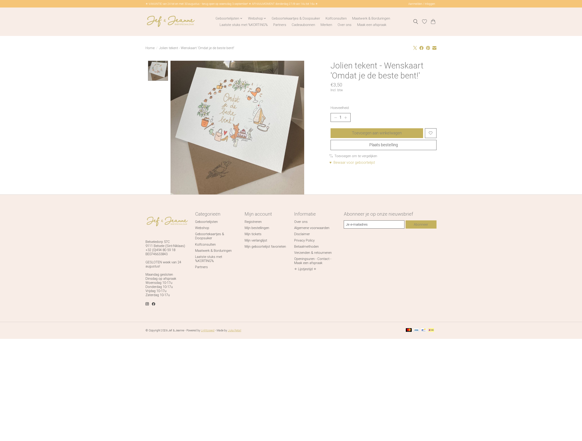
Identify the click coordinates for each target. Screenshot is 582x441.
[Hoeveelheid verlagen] (335, 117)
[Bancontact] (423, 330)
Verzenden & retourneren (313, 253)
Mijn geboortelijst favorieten (265, 246)
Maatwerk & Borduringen (371, 18)
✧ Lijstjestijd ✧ (305, 269)
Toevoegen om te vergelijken (355, 156)
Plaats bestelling (383, 145)
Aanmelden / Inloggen (421, 3)
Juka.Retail (234, 330)
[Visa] (416, 330)
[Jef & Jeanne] (171, 21)
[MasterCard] (409, 330)
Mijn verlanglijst (256, 240)
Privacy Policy (304, 240)
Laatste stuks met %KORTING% (244, 25)
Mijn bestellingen (257, 228)
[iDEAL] (431, 330)
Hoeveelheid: (340, 108)
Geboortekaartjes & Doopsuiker (296, 18)
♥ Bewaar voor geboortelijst (352, 162)
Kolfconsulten (336, 18)
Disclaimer (302, 234)
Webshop (202, 228)
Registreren (253, 222)
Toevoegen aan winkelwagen (377, 133)
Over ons (344, 25)
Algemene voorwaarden (311, 228)
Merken (326, 25)
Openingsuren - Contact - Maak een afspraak (312, 261)
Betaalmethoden (306, 246)
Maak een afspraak (371, 25)
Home (150, 48)
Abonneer (421, 224)
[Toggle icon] (415, 22)
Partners (279, 25)
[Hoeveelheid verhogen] (345, 117)
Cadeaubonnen (303, 25)
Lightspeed (207, 330)
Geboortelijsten (206, 222)
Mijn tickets (253, 234)
